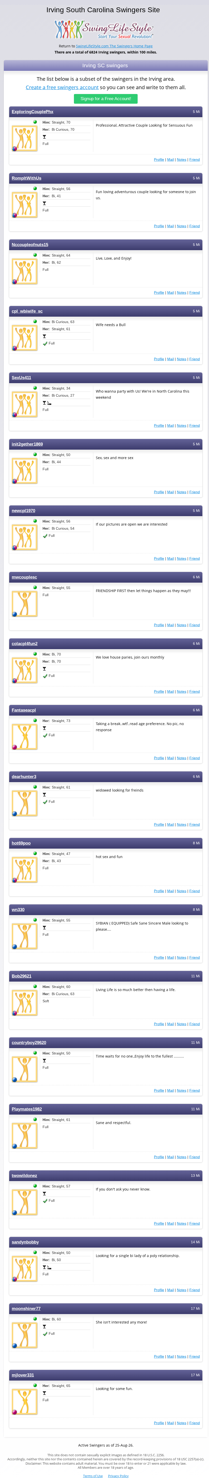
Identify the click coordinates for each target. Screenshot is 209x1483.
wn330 (18, 909)
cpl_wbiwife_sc (27, 311)
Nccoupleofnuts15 (30, 244)
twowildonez (24, 1175)
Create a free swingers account (62, 87)
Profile (159, 159)
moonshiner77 (26, 1308)
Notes (181, 159)
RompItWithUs (26, 178)
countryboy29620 (29, 1042)
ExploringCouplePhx (32, 111)
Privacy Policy (118, 1476)
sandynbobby (25, 1242)
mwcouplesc (24, 577)
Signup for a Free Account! (106, 98)
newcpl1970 (23, 510)
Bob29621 (21, 976)
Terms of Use (93, 1476)
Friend (194, 159)
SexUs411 (21, 377)
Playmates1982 (27, 1109)
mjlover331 (23, 1375)
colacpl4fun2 (24, 643)
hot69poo (21, 843)
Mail (170, 159)
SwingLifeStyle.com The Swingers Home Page (114, 46)
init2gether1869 (27, 444)
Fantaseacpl (24, 710)
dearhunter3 (24, 776)
